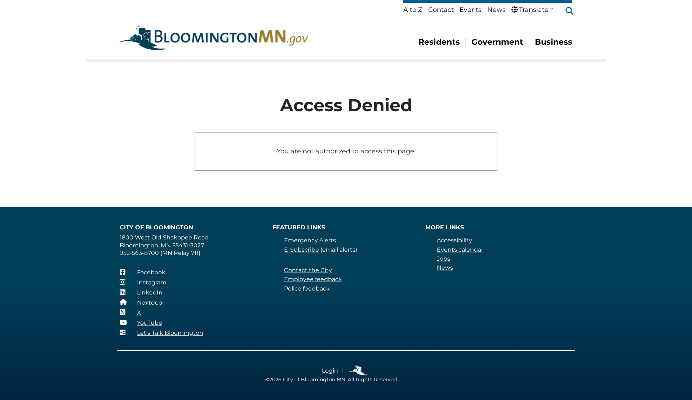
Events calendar (460, 249)
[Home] (214, 38)
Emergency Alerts (310, 240)
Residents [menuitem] (439, 42)
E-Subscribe (301, 249)
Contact (441, 10)
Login (330, 370)
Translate (534, 10)
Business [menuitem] (553, 42)
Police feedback (307, 288)
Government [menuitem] (497, 42)
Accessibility (454, 240)
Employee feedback (313, 279)
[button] (566, 11)
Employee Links (358, 370)
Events (471, 10)
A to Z (412, 10)
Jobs (443, 258)
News (496, 10)
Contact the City (308, 270)
